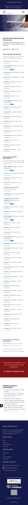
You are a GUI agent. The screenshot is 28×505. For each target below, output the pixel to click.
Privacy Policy (14, 502)
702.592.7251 (15, 343)
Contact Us (5, 446)
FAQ (4, 454)
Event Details (7, 63)
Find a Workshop (7, 444)
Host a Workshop (7, 456)
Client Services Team (9, 396)
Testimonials (6, 452)
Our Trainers (6, 458)
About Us (5, 442)
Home (4, 440)
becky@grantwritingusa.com (13, 345)
